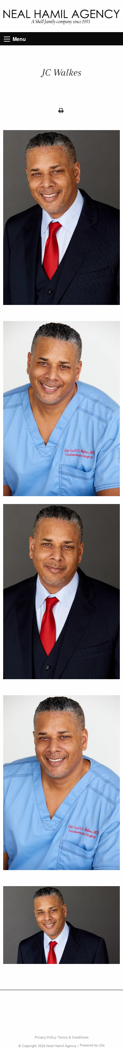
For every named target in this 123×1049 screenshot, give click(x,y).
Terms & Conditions (73, 1037)
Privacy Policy (45, 1037)
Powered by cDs (92, 1045)
